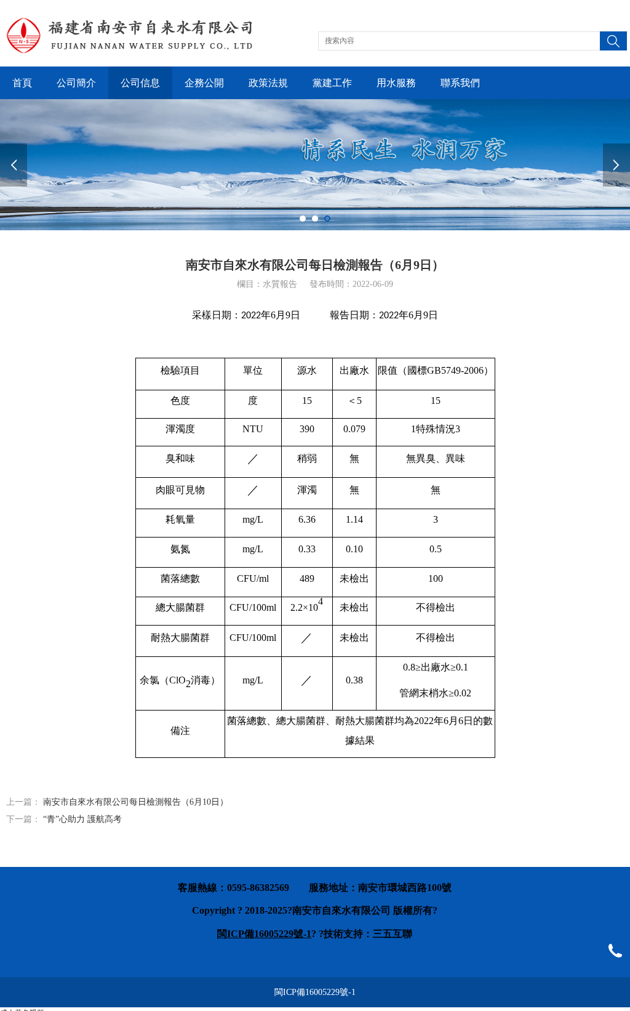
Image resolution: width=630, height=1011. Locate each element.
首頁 (22, 83)
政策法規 (268, 83)
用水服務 (396, 83)
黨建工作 (332, 83)
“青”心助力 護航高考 (82, 819)
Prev (13, 165)
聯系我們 (460, 83)
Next (616, 165)
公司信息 (140, 83)
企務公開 (204, 83)
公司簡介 (76, 83)
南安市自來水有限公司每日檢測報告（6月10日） (135, 802)
